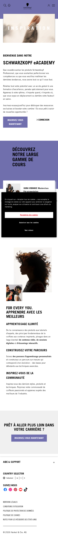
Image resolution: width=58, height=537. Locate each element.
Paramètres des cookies (29, 215)
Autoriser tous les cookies (29, 222)
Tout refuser (29, 230)
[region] (28, 214)
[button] (29, 462)
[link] (17, 478)
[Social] (5, 489)
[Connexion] (48, 5)
